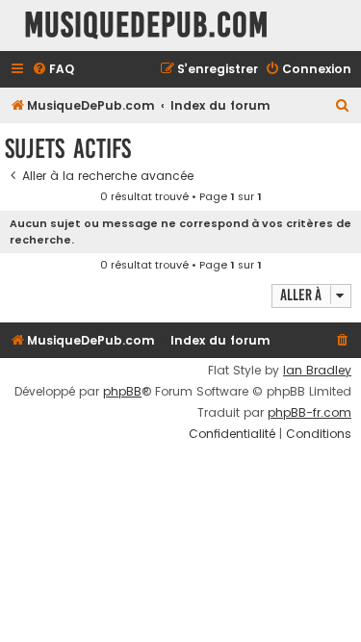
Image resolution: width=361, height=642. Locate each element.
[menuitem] (53, 70)
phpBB (122, 391)
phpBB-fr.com (309, 413)
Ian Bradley (317, 370)
